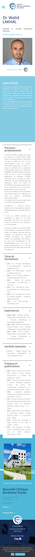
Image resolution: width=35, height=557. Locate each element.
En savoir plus (20, 554)
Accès (5, 507)
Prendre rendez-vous (11, 34)
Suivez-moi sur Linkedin (15, 69)
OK (12, 554)
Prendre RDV (8, 513)
